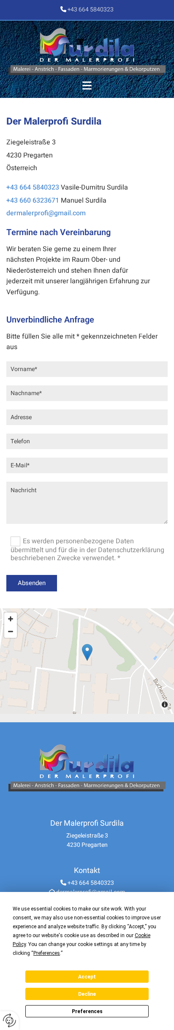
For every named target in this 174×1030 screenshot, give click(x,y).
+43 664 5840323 (91, 9)
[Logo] (87, 51)
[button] (87, 86)
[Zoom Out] (10, 631)
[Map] (87, 661)
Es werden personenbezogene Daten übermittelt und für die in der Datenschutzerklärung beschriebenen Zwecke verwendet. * (87, 549)
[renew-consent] (9, 1020)
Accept (87, 977)
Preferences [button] (46, 953)
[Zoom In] (10, 619)
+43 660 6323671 (32, 200)
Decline (87, 994)
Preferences (87, 1011)
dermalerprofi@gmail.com (46, 213)
